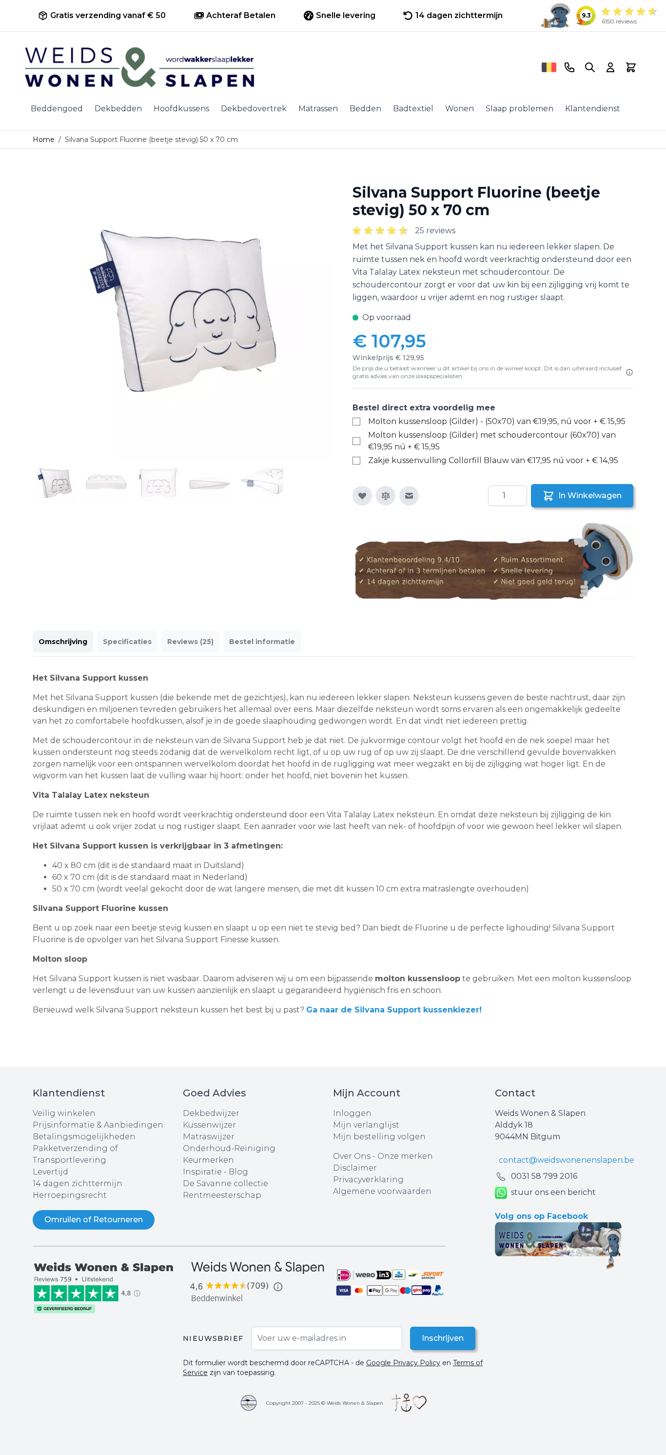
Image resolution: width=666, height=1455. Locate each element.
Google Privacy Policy (403, 1362)
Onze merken (405, 1156)
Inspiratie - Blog (215, 1171)
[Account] (610, 67)
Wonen (459, 108)
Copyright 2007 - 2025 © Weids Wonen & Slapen (324, 1403)
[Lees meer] (629, 372)
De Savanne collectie (225, 1183)
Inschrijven (443, 1338)
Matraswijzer (209, 1136)
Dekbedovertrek (254, 108)
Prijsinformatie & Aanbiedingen (98, 1125)
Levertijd (50, 1171)
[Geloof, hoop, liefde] (409, 1403)
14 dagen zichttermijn (77, 1183)
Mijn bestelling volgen (379, 1136)
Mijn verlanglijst (366, 1125)
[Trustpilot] (108, 1287)
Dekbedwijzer (211, 1113)
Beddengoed (57, 108)
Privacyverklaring (368, 1179)
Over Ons (352, 1156)
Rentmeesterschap (222, 1195)
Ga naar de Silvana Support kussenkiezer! (394, 1009)
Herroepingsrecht (70, 1195)
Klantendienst (592, 108)
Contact (515, 1093)
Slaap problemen (519, 108)
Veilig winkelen (64, 1113)
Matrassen (318, 108)
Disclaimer (355, 1167)
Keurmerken (208, 1160)
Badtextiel (413, 108)
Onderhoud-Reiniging (229, 1148)
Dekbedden (118, 108)
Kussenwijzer (209, 1125)
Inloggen (352, 1113)
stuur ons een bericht (553, 1192)
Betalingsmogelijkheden (84, 1136)
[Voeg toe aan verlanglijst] (362, 495)
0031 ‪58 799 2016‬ (544, 1176)
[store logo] (280, 67)
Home (44, 139)
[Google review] (258, 1282)
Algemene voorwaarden (382, 1191)
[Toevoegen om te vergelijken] (385, 495)
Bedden (365, 108)
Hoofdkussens (181, 108)
